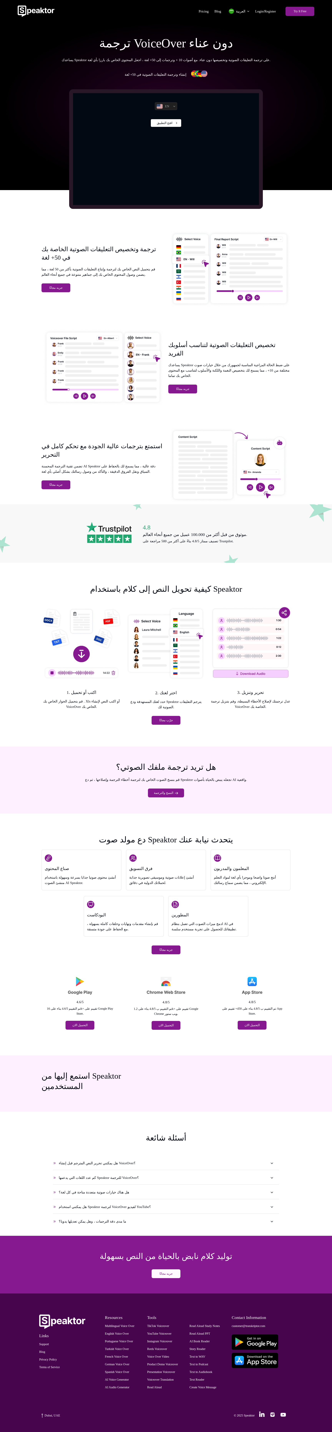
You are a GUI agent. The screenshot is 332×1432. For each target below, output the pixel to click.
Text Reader (196, 1379)
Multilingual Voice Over (119, 1326)
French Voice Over (116, 1356)
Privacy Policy (48, 1359)
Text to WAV (197, 1356)
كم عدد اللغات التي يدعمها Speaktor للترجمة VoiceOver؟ (99, 1178)
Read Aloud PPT (199, 1333)
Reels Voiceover (157, 1349)
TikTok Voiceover (158, 1326)
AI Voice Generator (117, 1379)
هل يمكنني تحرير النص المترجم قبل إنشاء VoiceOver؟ (97, 1163)
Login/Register (265, 11)
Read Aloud (154, 1387)
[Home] (36, 11)
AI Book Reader (199, 1341)
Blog (217, 11)
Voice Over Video (158, 1356)
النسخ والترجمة (163, 792)
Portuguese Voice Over (119, 1341)
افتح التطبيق (164, 123)
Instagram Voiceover (159, 1341)
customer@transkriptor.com (248, 1326)
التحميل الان (80, 1025)
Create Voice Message (202, 1387)
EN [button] (167, 106)
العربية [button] (240, 11)
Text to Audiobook (200, 1372)
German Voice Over (117, 1364)
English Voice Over (117, 1333)
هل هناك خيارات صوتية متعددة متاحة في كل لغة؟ (94, 1192)
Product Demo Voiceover (162, 1364)
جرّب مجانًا (166, 720)
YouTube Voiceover (159, 1333)
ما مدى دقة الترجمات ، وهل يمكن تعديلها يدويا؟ (92, 1221)
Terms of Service (49, 1367)
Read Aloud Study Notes (204, 1326)
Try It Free (300, 11)
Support (44, 1344)
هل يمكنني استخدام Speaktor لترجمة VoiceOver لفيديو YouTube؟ (105, 1207)
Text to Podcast (198, 1364)
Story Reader (197, 1349)
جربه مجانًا (56, 287)
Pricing (204, 11)
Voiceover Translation (160, 1379)
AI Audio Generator (117, 1387)
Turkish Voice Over (117, 1349)
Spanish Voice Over (117, 1372)
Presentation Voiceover (161, 1372)
